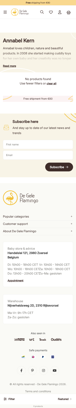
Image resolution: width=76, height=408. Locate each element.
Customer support (15, 224)
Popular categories (16, 216)
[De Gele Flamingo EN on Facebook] (21, 370)
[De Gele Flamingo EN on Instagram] (43, 370)
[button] (4, 12)
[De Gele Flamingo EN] (20, 12)
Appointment (15, 280)
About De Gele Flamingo (19, 231)
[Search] (42, 12)
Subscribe (57, 167)
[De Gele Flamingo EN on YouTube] (54, 370)
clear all (51, 83)
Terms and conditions (38, 391)
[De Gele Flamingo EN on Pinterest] (32, 370)
